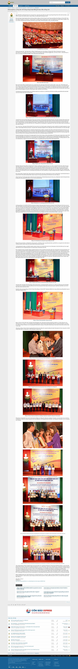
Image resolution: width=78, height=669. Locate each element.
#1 (69, 13)
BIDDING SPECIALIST (15, 639)
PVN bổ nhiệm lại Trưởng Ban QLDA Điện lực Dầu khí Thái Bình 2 (55, 587)
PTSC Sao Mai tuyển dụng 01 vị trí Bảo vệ (19, 620)
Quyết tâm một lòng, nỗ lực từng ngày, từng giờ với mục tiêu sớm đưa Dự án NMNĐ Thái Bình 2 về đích (29, 596)
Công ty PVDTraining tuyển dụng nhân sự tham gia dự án (23, 630)
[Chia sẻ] (68, 13)
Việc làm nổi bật (12, 618)
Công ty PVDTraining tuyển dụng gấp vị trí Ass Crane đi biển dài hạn (25, 649)
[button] (23, 6)
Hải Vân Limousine (57, 665)
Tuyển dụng (27, 5)
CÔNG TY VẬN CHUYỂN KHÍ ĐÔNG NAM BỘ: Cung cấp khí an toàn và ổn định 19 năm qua (29, 588)
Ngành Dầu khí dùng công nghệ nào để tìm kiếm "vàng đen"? (28, 591)
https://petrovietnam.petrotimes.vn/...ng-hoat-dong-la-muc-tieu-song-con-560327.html (30, 581)
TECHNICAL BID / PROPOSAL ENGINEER (19, 643)
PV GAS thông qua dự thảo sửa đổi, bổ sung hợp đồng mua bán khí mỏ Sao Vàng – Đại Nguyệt (56, 592)
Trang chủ (10, 5)
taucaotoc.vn (47, 664)
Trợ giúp (63, 655)
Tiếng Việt (10, 655)
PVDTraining (13, 624)
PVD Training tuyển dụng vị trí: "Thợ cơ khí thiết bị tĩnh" (22, 646)
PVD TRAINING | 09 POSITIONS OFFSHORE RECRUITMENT (23, 623)
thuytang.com (40, 663)
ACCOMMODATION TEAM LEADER (18, 633)
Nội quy (55, 655)
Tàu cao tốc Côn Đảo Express (56, 662)
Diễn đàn (15, 5)
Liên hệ (52, 655)
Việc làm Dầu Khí (20, 621)
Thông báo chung (33, 662)
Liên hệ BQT (34, 664)
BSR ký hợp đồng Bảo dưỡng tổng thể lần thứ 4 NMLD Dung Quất (56, 595)
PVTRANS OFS (13, 627)
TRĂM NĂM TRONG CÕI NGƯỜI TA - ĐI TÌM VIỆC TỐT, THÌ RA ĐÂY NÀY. (25, 626)
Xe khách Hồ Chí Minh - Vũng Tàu (41, 665)
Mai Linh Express (48, 665)
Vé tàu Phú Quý (48, 663)
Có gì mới (20, 5)
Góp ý (33, 663)
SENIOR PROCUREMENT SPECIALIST (18, 636)
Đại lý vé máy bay (48, 662)
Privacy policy (59, 655)
